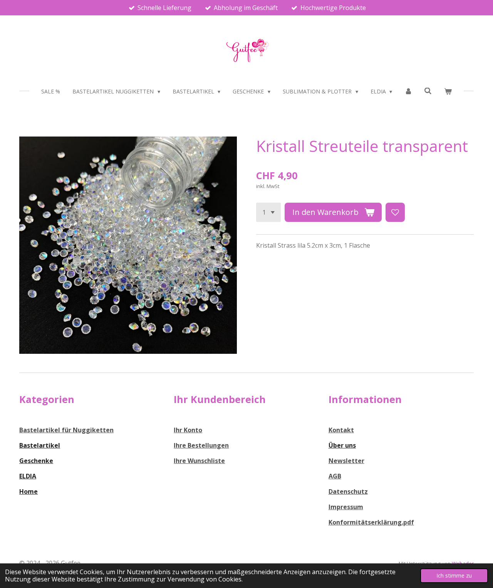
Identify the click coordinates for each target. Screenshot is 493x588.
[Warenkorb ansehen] (448, 91)
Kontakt (341, 430)
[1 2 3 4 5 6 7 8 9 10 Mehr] (268, 212)
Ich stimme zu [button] (454, 575)
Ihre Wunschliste (199, 460)
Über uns (342, 445)
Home (28, 491)
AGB (335, 476)
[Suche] (428, 91)
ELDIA (27, 476)
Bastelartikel (39, 445)
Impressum (346, 507)
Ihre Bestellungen (201, 445)
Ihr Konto (188, 430)
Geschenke (36, 460)
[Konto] (408, 91)
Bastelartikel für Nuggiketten (66, 430)
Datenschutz (348, 491)
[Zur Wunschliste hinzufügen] (395, 212)
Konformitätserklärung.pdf (371, 522)
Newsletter (346, 460)
